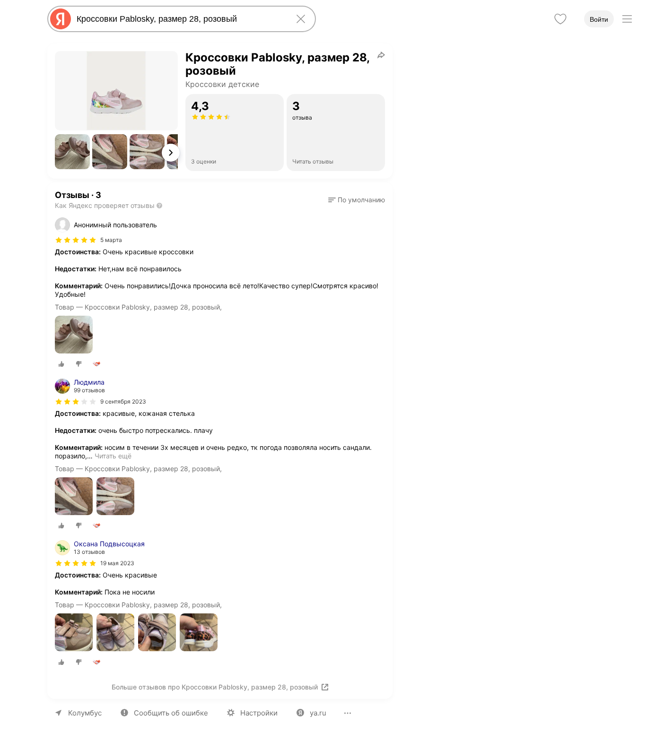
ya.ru (318, 712)
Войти (599, 19)
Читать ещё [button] (113, 456)
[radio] (61, 364)
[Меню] (627, 18)
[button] (72, 151)
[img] (75, 240)
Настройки (259, 712)
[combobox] (179, 19)
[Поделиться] (381, 55)
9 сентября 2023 (123, 401)
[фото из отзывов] (74, 335)
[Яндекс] (60, 19)
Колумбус (85, 712)
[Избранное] (560, 19)
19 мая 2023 (117, 563)
